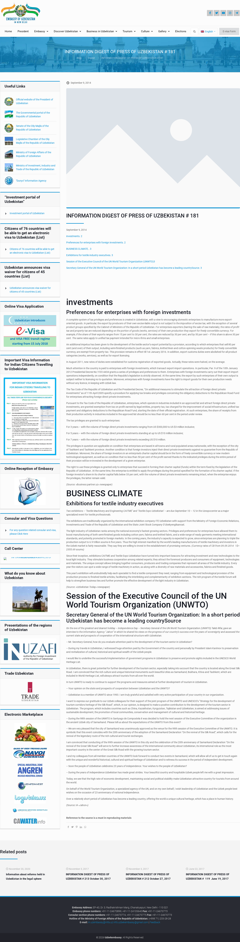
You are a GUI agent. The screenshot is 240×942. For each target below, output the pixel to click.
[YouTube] (223, 13)
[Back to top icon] (225, 936)
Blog (79, 58)
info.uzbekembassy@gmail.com (130, 922)
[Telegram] (236, 13)
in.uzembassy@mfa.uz (100, 922)
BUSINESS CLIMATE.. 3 (78, 248)
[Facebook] (210, 13)
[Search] (194, 31)
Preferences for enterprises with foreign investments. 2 (96, 242)
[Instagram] (230, 13)
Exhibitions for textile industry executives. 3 (89, 255)
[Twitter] (216, 13)
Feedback (155, 922)
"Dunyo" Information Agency (31, 180)
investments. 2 (74, 236)
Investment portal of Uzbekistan (27, 213)
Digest (91, 58)
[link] (30, 331)
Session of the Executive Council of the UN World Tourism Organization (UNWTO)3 (110, 261)
